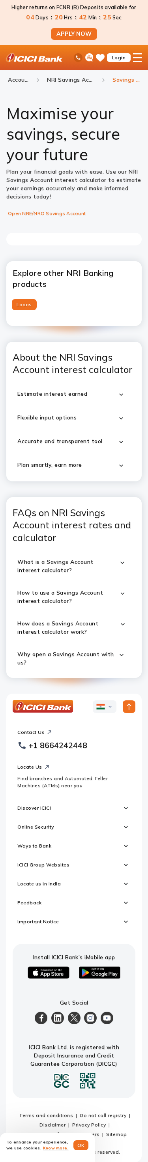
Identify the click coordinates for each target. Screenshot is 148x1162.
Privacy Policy (89, 1125)
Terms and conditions (46, 1115)
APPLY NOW (74, 33)
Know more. (56, 1148)
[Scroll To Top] (129, 706)
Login (119, 57)
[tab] (24, 304)
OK (81, 1145)
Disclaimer (52, 1125)
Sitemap (116, 1134)
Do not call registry (103, 1115)
